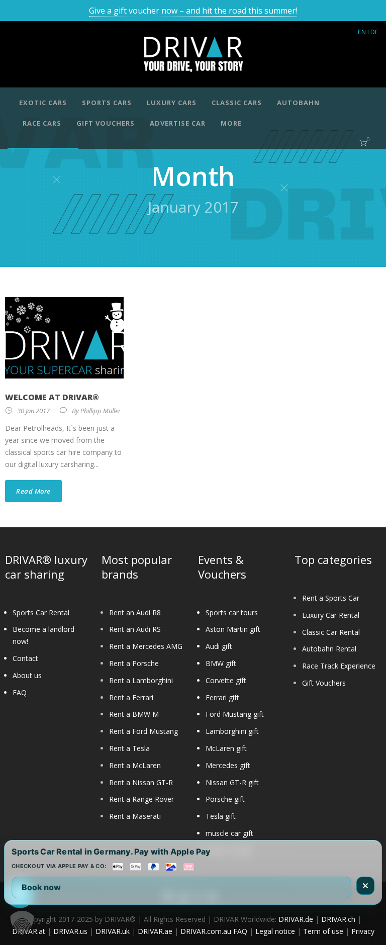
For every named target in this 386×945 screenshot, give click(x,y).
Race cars (42, 123)
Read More (33, 491)
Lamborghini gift (232, 731)
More (231, 123)
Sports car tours (232, 612)
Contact (25, 658)
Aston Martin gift (233, 629)
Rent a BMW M (134, 714)
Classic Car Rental (331, 632)
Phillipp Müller (100, 410)
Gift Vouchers (324, 683)
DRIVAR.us (70, 931)
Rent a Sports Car (330, 598)
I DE (372, 31)
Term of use (323, 931)
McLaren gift (226, 748)
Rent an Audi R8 (135, 612)
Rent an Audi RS (135, 629)
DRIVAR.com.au (205, 931)
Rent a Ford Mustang (143, 731)
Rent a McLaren (135, 765)
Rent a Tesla (129, 748)
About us (27, 675)
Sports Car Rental (41, 612)
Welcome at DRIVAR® (52, 397)
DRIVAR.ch (338, 919)
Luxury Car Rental (330, 615)
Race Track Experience (338, 666)
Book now (41, 887)
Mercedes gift (228, 765)
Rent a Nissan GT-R (141, 782)
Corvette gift (226, 680)
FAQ (20, 692)
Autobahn (298, 102)
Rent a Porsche (134, 663)
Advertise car (178, 123)
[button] (22, 923)
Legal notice (275, 931)
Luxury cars (172, 102)
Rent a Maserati (135, 816)
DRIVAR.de (295, 919)
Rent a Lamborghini (141, 680)
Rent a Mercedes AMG (145, 646)
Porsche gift (225, 799)
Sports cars (107, 102)
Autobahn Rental (329, 648)
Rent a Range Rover (141, 799)
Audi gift (219, 646)
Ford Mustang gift (235, 714)
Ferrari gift (222, 697)
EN (362, 31)
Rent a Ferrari (131, 697)
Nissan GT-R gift (232, 782)
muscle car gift (229, 833)
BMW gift (221, 663)
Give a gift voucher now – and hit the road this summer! (193, 10)
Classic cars (237, 102)
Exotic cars (43, 102)
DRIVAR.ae (155, 931)
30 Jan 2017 (33, 410)
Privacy (362, 931)
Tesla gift (221, 816)
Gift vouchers (105, 123)
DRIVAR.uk (112, 931)
